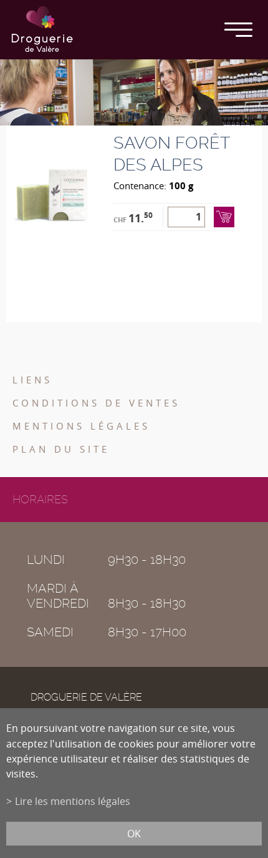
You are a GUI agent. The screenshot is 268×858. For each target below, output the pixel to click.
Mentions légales (81, 426)
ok (134, 834)
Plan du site (61, 449)
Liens (32, 379)
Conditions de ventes (96, 403)
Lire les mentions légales (72, 801)
